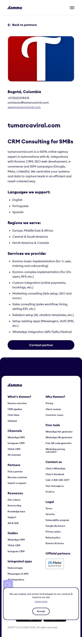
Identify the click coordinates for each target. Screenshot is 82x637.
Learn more (41, 601)
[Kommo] (15, 7)
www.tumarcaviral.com (24, 107)
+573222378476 (18, 98)
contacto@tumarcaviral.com (28, 102)
